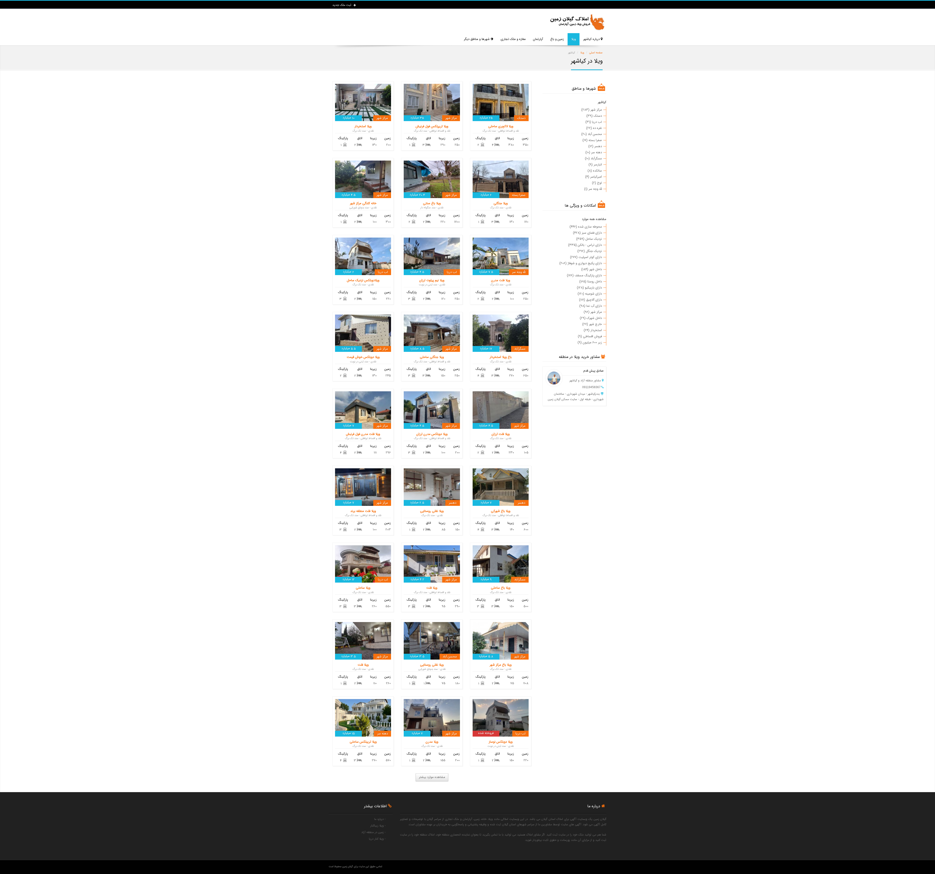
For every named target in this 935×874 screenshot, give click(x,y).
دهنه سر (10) (593, 152)
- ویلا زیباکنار (377, 825)
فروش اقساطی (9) (590, 336)
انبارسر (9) (595, 164)
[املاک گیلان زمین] (577, 22)
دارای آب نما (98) (590, 305)
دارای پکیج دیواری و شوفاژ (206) (580, 263)
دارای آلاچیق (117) (590, 299)
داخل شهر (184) (591, 269)
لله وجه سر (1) (593, 189)
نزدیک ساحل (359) (589, 238)
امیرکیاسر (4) (593, 176)
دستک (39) (594, 115)
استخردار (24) (593, 330)
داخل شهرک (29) (591, 318)
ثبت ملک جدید (342, 5)
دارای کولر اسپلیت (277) (586, 257)
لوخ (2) (597, 182)
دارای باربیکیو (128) (589, 287)
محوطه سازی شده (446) (586, 226)
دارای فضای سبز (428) (587, 232)
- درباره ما (379, 819)
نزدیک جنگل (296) (589, 251)
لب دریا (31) (593, 122)
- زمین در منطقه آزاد (373, 832)
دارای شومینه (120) (590, 293)
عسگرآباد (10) (593, 158)
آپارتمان (538, 39)
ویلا (573, 39)
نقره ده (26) (594, 128)
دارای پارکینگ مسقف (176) (584, 275)
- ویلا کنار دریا (377, 838)
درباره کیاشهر (592, 39)
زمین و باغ (557, 39)
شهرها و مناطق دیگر (477, 39)
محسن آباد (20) (591, 134)
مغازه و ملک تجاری (513, 39)
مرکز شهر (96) (593, 312)
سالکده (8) (595, 170)
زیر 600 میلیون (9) (590, 342)
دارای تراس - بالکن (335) (585, 245)
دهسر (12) (595, 146)
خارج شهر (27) (592, 324)
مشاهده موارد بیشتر (432, 777)
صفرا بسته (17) (592, 140)
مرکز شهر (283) (591, 109)
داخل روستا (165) (590, 281)
